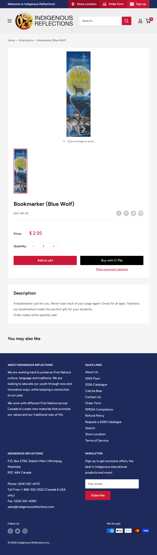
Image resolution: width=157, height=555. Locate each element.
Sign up (141, 4)
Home (11, 40)
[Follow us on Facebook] (10, 531)
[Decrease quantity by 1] (33, 246)
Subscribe (98, 495)
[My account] (140, 21)
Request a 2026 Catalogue (103, 422)
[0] (148, 21)
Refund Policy (94, 415)
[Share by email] (140, 213)
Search (90, 428)
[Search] (126, 21)
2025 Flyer (92, 378)
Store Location (95, 434)
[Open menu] (9, 20)
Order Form (93, 403)
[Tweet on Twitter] (133, 213)
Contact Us (93, 397)
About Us (91, 372)
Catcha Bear (93, 391)
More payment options (112, 269)
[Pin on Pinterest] (126, 213)
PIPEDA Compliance (99, 409)
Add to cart (45, 260)
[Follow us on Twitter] (17, 531)
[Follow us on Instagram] (25, 531)
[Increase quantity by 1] (54, 246)
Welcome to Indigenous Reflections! (31, 4)
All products (26, 40)
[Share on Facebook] (119, 213)
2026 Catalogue (96, 384)
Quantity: (20, 246)
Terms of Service (97, 440)
